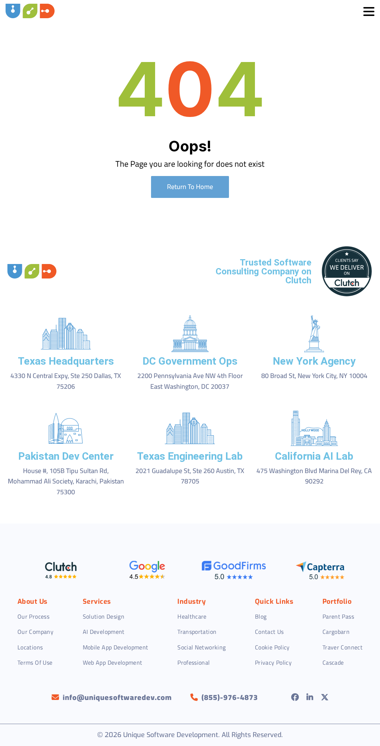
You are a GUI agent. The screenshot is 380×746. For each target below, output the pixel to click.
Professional (193, 662)
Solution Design (103, 616)
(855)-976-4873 (230, 697)
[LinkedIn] (310, 697)
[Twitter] (325, 697)
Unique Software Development (170, 734)
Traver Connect (342, 647)
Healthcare (192, 616)
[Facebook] (295, 697)
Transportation (196, 631)
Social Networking (201, 647)
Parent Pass (338, 616)
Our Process (33, 616)
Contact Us (269, 631)
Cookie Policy (272, 647)
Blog (260, 616)
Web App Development (112, 662)
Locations (30, 647)
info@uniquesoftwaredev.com (117, 697)
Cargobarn (336, 631)
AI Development (104, 631)
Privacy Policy (273, 662)
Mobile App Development (115, 647)
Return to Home (190, 186)
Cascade (333, 662)
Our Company (35, 631)
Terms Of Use (34, 662)
